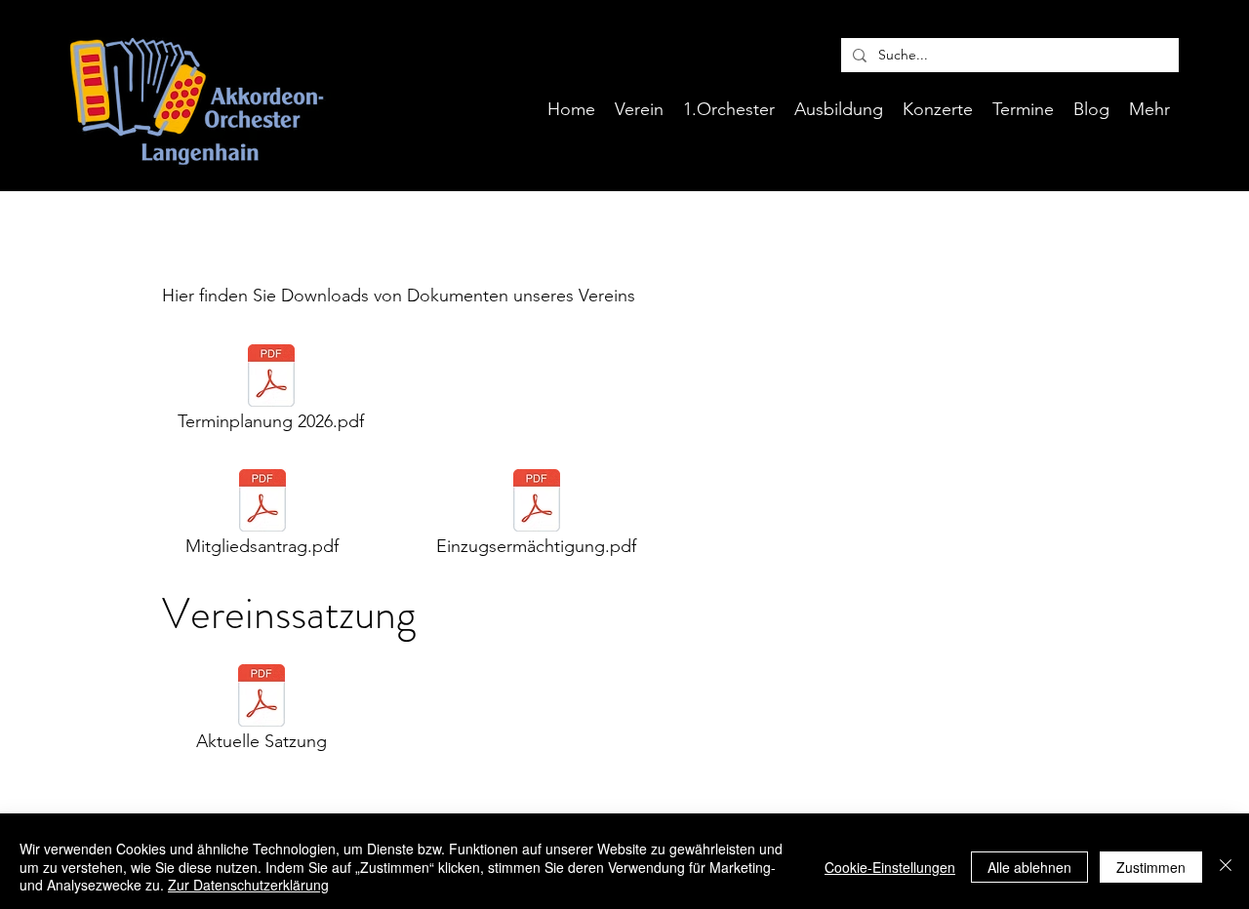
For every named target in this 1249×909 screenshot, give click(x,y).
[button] (839, 109)
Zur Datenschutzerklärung (248, 884)
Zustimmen (1151, 867)
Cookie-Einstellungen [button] (890, 867)
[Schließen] (1225, 866)
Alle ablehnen (1029, 867)
